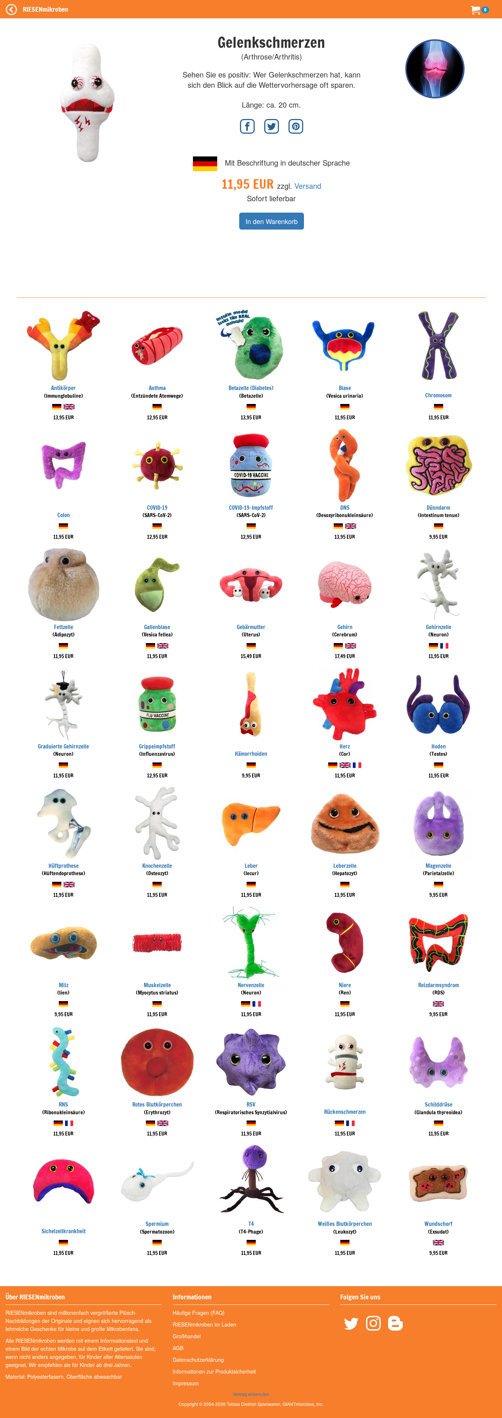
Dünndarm (438, 508)
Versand (307, 185)
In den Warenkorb (271, 221)
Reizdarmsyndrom (438, 985)
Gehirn (344, 627)
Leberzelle (344, 866)
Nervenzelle (251, 985)
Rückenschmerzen (345, 1112)
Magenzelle (438, 866)
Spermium (157, 1224)
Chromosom (438, 395)
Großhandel (187, 1336)
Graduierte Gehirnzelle (63, 746)
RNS (63, 1104)
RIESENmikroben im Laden (204, 1324)
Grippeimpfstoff (157, 746)
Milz (63, 985)
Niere (345, 985)
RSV (251, 1104)
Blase (345, 388)
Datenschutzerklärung (198, 1359)
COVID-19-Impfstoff (251, 508)
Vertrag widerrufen (251, 1394)
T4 (251, 1224)
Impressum (186, 1383)
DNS (344, 508)
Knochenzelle (157, 866)
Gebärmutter (251, 627)
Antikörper (63, 388)
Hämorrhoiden (251, 754)
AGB (178, 1348)
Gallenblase (157, 627)
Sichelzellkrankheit (64, 1231)
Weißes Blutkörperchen (345, 1224)
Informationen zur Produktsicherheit (214, 1371)
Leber (251, 866)
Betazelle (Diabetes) (251, 388)
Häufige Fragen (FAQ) (199, 1312)
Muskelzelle (157, 985)
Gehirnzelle (438, 627)
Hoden (438, 746)
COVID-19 (157, 508)
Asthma (157, 388)
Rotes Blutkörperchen (157, 1104)
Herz (345, 746)
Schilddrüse (438, 1104)
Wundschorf (438, 1224)
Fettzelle (63, 627)
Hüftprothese (64, 866)
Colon (63, 515)
